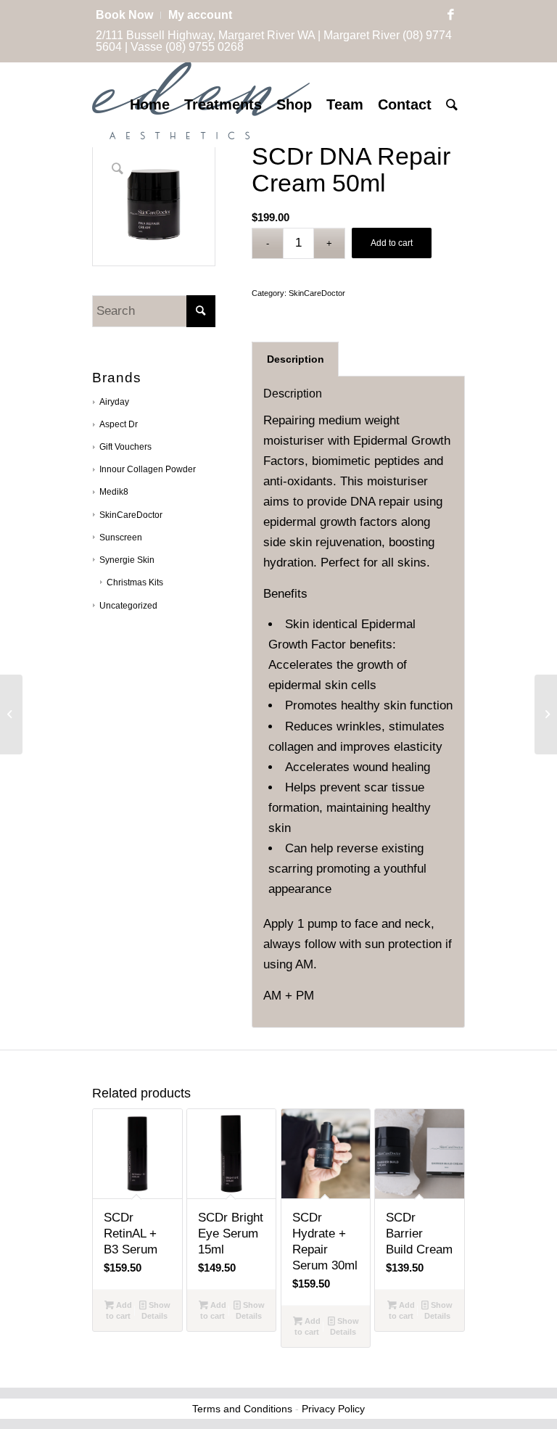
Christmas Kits (135, 582)
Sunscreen (120, 537)
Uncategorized (128, 606)
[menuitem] (128, 15)
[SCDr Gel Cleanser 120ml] (11, 714)
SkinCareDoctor (130, 515)
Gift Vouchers (125, 447)
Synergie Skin (126, 560)
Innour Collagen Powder (147, 469)
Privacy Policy (333, 1408)
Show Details (155, 1310)
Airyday (114, 402)
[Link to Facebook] (450, 15)
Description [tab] (295, 359)
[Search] (452, 104)
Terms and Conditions (242, 1408)
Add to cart (392, 243)
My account (200, 15)
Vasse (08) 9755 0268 (187, 47)
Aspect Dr (118, 424)
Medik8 (113, 492)
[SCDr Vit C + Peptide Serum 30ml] (546, 714)
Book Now (124, 15)
